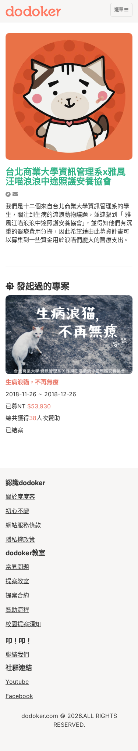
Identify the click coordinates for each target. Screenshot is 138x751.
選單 (119, 12)
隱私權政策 (20, 539)
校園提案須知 (23, 624)
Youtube (17, 681)
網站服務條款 (23, 525)
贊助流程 (17, 609)
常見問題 (17, 566)
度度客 (47, 11)
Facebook (19, 696)
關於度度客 (20, 496)
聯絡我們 (17, 654)
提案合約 (17, 595)
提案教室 (17, 581)
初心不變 (17, 510)
